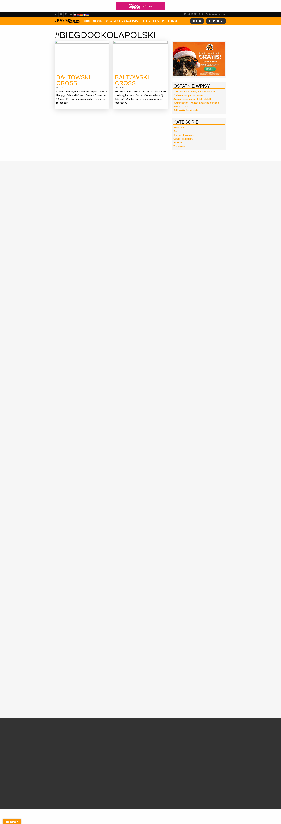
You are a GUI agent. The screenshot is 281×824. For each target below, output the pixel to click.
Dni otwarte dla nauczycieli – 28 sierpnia (194, 91)
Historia (60, 738)
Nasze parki (62, 745)
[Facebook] (60, 14)
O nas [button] (87, 21)
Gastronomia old (123, 752)
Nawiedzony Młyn (94, 776)
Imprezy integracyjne (125, 773)
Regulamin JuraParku (126, 784)
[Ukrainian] (87, 14)
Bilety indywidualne (154, 735)
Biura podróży (122, 770)
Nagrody (61, 742)
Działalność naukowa (67, 735)
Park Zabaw (91, 758)
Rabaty (148, 742)
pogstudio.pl (218, 796)
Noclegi (196, 21)
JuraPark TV (179, 142)
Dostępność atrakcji (125, 742)
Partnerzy (61, 749)
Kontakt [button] (172, 21)
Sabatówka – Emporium (92, 766)
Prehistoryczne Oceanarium (93, 745)
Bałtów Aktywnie (94, 787)
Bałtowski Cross (73, 80)
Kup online (151, 750)
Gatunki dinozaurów (183, 138)
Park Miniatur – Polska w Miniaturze (95, 754)
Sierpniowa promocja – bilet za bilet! (192, 99)
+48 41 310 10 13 (195, 14)
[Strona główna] (56, 14)
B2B (163, 21)
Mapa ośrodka (122, 756)
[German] (81, 14)
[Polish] (74, 14)
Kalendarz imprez (65, 780)
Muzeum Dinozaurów (96, 741)
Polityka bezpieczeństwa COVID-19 (127, 793)
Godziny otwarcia (216, 14)
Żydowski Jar (92, 783)
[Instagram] (66, 14)
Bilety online (216, 21)
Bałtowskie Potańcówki (185, 110)
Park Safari (91, 749)
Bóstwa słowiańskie (183, 135)
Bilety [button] (146, 21)
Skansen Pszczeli (94, 780)
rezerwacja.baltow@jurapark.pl (203, 779)
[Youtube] (70, 14)
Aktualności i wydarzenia (69, 758)
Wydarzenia (179, 146)
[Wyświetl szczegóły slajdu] (199, 59)
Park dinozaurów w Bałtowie (95, 736)
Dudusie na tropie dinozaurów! (188, 95)
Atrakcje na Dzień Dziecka (94, 791)
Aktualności (113, 21)
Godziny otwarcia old (125, 738)
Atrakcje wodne (93, 762)
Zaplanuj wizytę (131, 21)
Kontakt (148, 770)
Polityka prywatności (125, 788)
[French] (84, 14)
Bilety (151, 731)
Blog (175, 131)
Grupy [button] (155, 21)
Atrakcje (98, 21)
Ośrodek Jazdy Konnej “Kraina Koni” (95, 772)
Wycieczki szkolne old (126, 767)
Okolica (119, 749)
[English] (78, 14)
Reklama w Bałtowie (154, 774)
